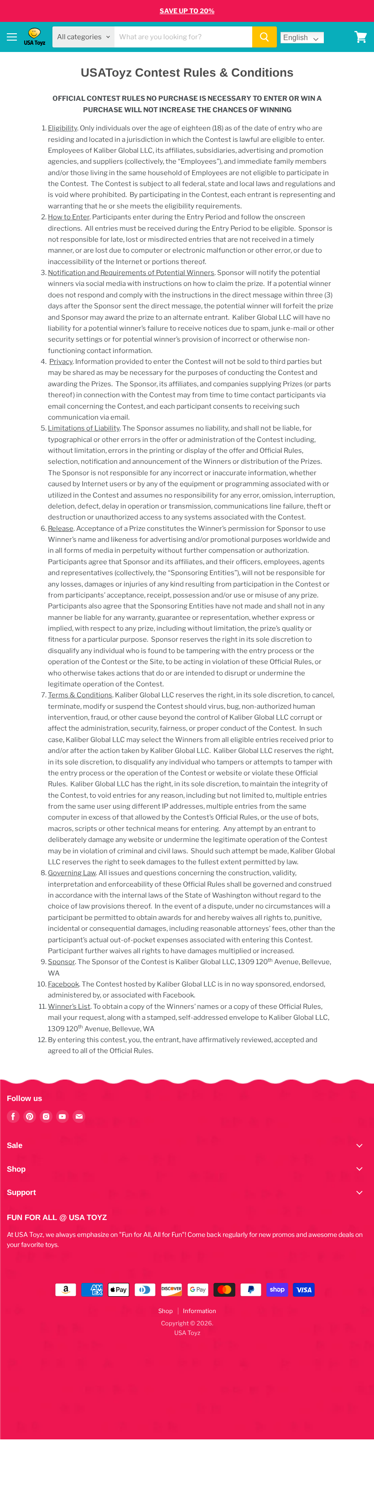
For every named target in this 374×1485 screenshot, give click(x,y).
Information (199, 1310)
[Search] (264, 36)
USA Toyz (187, 1332)
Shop (165, 1310)
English (295, 38)
